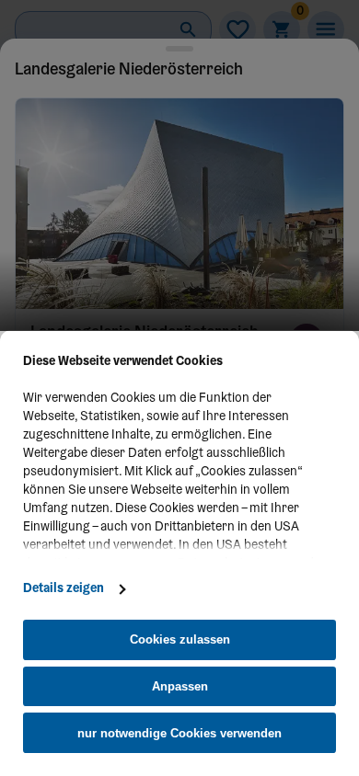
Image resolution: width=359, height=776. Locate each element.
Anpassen (180, 686)
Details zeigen (63, 589)
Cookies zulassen (180, 639)
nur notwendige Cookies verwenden (179, 733)
